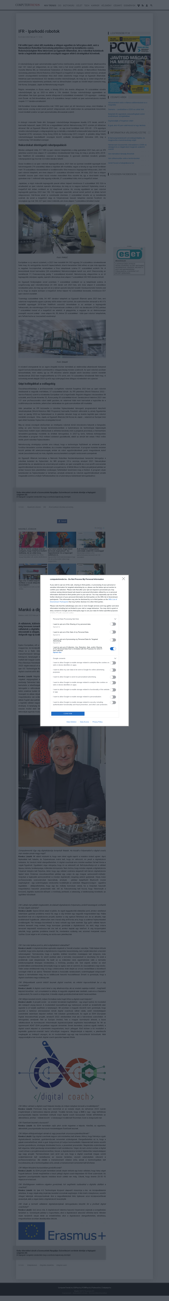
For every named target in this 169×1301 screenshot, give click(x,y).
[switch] (113, 624)
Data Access (84, 722)
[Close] (124, 579)
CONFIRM (68, 713)
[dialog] (84, 650)
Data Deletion (71, 722)
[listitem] (84, 619)
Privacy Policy (98, 722)
